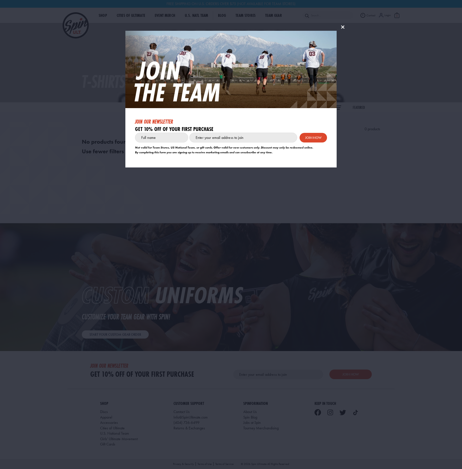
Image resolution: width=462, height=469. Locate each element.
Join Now (313, 138)
